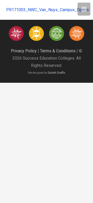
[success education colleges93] (36, 33)
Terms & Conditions (57, 50)
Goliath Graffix (56, 72)
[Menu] (84, 9)
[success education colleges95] (16, 33)
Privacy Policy (24, 50)
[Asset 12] (76, 33)
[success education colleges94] (56, 33)
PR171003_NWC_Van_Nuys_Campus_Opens (47, 9)
